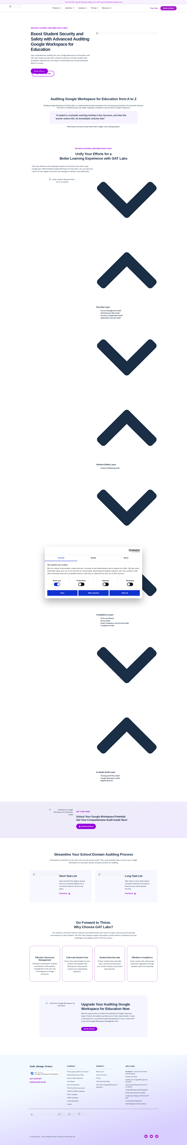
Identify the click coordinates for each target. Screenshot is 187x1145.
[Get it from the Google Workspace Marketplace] (44, 1075)
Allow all (125, 593)
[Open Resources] (111, 8)
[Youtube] (151, 1136)
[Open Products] (61, 8)
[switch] (81, 584)
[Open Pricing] (97, 8)
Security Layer (103, 307)
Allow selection (93, 593)
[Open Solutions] (73, 8)
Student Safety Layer (106, 464)
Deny (62, 593)
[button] (51, 119)
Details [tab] (93, 558)
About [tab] (126, 558)
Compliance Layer (104, 615)
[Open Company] (86, 8)
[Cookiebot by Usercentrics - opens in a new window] (130, 550)
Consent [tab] (61, 558)
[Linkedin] (156, 1136)
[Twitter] (146, 1136)
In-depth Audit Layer (105, 772)
